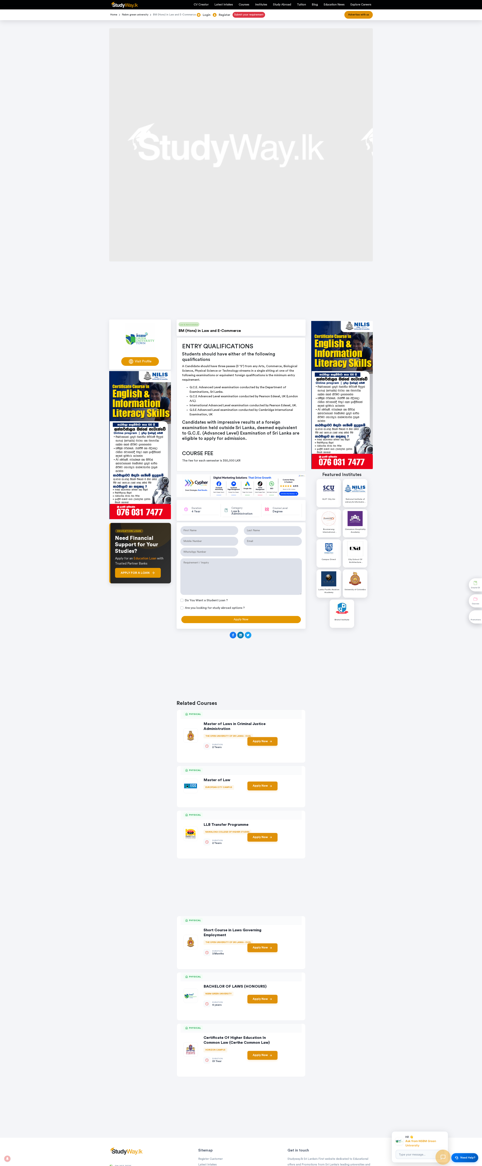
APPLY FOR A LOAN (135, 572)
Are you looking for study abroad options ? (215, 607)
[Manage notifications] (7, 1159)
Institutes (261, 4)
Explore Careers (360, 4)
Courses (244, 4)
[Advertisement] (241, 291)
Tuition (301, 4)
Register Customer (210, 1159)
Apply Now (260, 741)
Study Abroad (282, 4)
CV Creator (201, 4)
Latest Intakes (223, 4)
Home (113, 14)
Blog (315, 4)
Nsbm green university (135, 14)
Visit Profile (143, 361)
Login (206, 14)
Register (224, 14)
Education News (334, 4)
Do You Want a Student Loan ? (206, 600)
